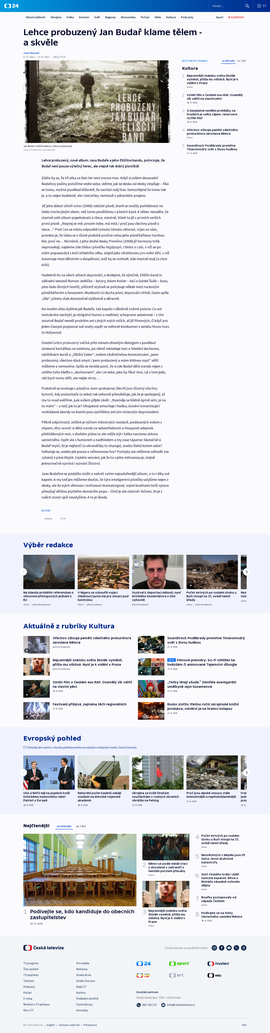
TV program (30, 963)
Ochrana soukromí (69, 1025)
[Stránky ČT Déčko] (143, 975)
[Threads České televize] (244, 948)
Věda (157, 17)
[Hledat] (247, 6)
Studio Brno (83, 975)
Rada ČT (81, 986)
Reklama (81, 969)
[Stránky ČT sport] (179, 963)
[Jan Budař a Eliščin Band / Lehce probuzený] (96, 101)
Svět (97, 17)
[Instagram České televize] (214, 948)
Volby (70, 17)
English (51, 1025)
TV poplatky (31, 975)
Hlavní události (35, 17)
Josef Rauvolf (31, 53)
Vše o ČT (28, 1010)
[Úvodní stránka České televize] (43, 948)
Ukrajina (56, 17)
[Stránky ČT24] (143, 963)
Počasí (145, 17)
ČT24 (62, 518)
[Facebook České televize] (222, 948)
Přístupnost (90, 1025)
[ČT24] (11, 6)
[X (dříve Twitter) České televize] (236, 948)
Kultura (171, 17)
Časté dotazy (84, 1004)
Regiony (110, 17)
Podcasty (187, 17)
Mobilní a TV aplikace (36, 1004)
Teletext (28, 981)
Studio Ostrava (85, 981)
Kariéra (80, 992)
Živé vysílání (30, 969)
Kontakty (82, 1010)
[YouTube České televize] (229, 948)
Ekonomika (128, 17)
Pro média (82, 963)
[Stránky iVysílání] (218, 963)
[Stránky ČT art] (176, 975)
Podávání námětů (87, 998)
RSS (244, 1025)
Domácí (84, 17)
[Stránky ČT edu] (214, 975)
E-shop (27, 998)
